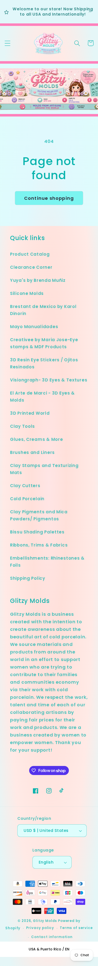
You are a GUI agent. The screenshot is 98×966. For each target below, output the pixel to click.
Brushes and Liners (32, 452)
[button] (7, 43)
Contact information (52, 937)
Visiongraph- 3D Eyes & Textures (48, 380)
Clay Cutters (25, 486)
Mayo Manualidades (34, 327)
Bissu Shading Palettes (37, 532)
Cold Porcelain (27, 499)
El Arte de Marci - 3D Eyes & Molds (42, 396)
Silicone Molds (27, 293)
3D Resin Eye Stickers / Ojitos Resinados (44, 363)
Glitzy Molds (45, 920)
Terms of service (76, 927)
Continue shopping (49, 198)
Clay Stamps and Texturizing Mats (44, 469)
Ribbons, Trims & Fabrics (39, 545)
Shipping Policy (27, 578)
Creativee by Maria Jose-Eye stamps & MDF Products (44, 343)
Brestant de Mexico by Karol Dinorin (43, 310)
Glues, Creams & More (36, 439)
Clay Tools (22, 426)
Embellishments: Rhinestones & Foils (47, 561)
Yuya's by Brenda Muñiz (38, 280)
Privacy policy (40, 927)
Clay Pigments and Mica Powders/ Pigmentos (39, 515)
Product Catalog (30, 254)
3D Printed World (30, 413)
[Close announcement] (90, 11)
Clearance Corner (31, 267)
